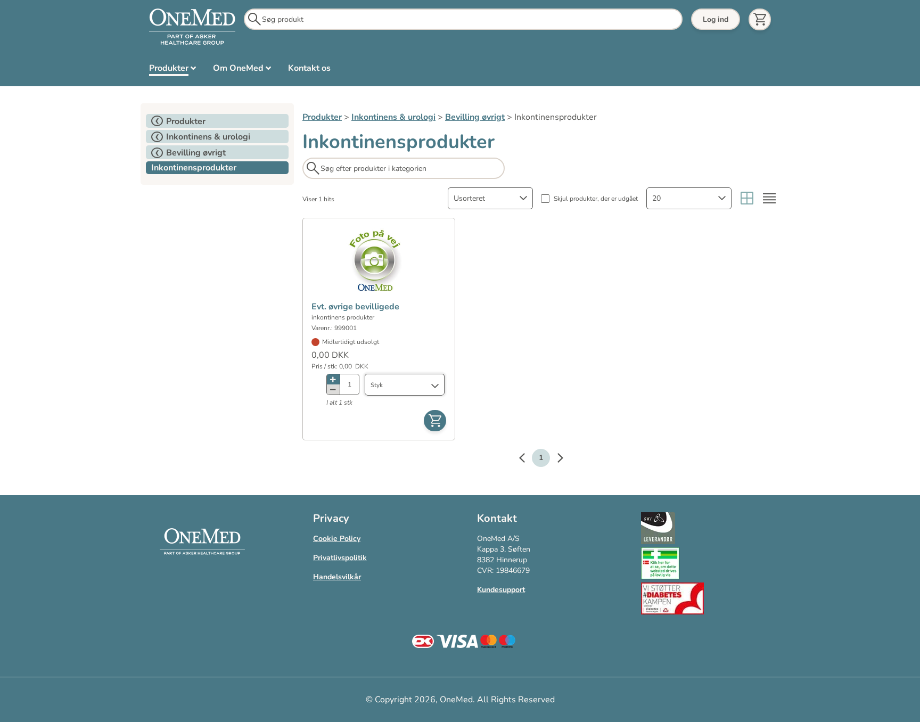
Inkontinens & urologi (393, 117)
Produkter (322, 117)
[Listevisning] (769, 198)
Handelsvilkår (337, 577)
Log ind (715, 19)
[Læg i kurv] (435, 420)
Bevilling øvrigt (475, 117)
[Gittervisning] (747, 198)
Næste (555, 459)
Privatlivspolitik (340, 558)
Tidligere (527, 459)
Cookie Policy (336, 539)
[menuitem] (172, 70)
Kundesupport (501, 590)
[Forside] (192, 27)
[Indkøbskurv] (760, 19)
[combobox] (490, 198)
